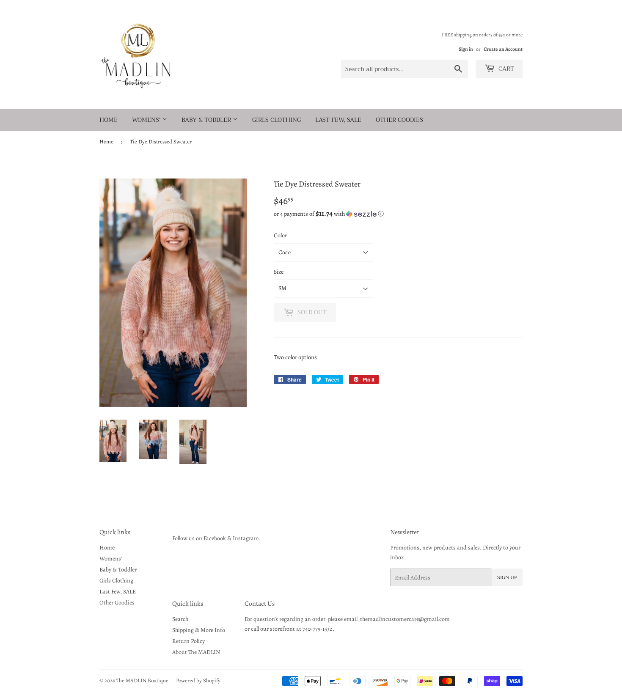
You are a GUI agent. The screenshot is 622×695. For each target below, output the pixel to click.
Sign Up (507, 577)
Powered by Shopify (198, 680)
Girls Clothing (276, 120)
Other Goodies (399, 120)
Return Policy (188, 641)
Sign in (466, 49)
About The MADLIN (196, 652)
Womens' (147, 120)
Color (280, 235)
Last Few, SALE (338, 120)
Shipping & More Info (198, 630)
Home (108, 120)
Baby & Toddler (207, 120)
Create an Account (503, 49)
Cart (505, 68)
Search (180, 619)
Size (278, 272)
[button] (398, 214)
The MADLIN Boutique (142, 680)
